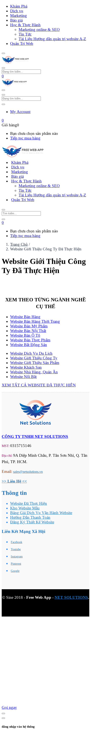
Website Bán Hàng (25, 317)
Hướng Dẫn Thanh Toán (30, 517)
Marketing (18, 15)
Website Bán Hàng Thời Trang (35, 321)
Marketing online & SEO (39, 29)
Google (15, 571)
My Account (20, 111)
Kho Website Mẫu (25, 508)
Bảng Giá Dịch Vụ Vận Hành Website (41, 512)
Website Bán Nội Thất (28, 330)
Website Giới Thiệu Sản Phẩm (34, 362)
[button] (3, 76)
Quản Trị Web (21, 43)
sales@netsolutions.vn (28, 471)
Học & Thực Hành (25, 25)
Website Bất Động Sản (28, 344)
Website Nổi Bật (23, 376)
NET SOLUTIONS (71, 597)
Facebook (16, 542)
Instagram (17, 556)
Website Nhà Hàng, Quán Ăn (34, 372)
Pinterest (16, 563)
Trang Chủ (19, 244)
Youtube (16, 549)
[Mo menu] (3, 53)
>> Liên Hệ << (14, 481)
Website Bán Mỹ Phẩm (29, 326)
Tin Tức (25, 34)
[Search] (3, 219)
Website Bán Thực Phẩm (30, 340)
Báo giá (16, 20)
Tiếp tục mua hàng (25, 138)
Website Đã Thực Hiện (28, 503)
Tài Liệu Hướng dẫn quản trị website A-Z (52, 39)
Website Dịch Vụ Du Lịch (31, 353)
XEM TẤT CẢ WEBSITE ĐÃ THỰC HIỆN (39, 385)
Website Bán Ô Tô (25, 335)
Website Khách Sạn (26, 367)
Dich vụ (16, 11)
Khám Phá (18, 6)
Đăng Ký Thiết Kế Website (32, 522)
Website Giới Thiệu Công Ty (33, 358)
